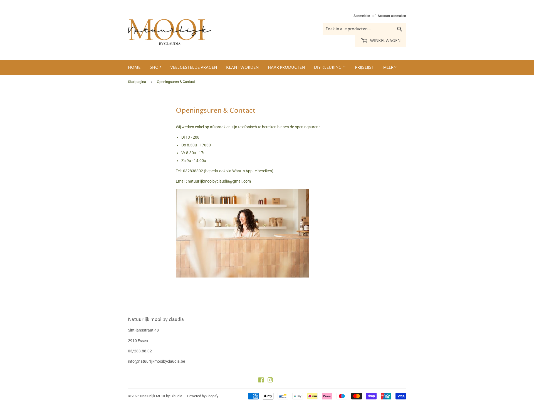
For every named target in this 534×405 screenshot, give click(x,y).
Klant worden (242, 67)
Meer (388, 67)
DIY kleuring (328, 67)
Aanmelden (361, 16)
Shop (155, 67)
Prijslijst (364, 67)
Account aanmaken (392, 16)
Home (134, 67)
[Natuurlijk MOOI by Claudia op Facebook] (261, 381)
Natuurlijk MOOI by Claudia (161, 396)
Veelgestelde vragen (193, 67)
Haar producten (286, 67)
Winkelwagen (384, 40)
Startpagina (137, 82)
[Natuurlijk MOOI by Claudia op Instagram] (270, 381)
